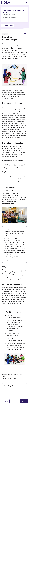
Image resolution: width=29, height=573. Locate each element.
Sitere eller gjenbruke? (10, 386)
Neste (22, 401)
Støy (4, 266)
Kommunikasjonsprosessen (9, 17)
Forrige (6, 401)
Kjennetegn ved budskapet (13, 143)
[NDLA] (5, 2)
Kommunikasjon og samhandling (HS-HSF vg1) (13, 11)
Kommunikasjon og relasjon (9, 14)
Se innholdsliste (9, 25)
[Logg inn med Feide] (17, 2)
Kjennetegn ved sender (12, 103)
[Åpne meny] (26, 2)
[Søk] (21, 2)
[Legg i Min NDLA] (25, 34)
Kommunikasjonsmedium (13, 284)
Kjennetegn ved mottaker (13, 161)
